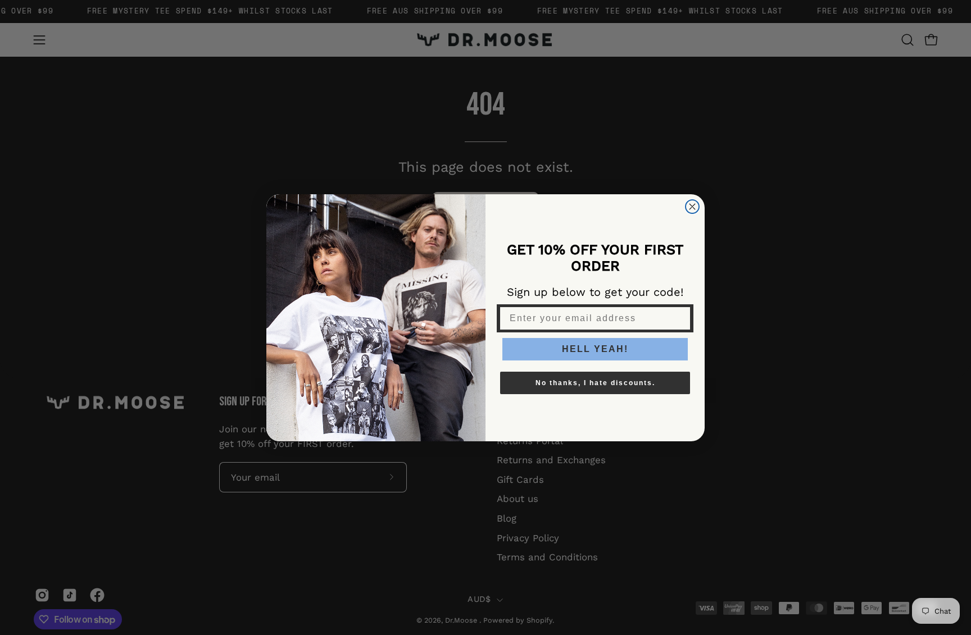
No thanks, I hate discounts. (595, 383)
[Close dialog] (692, 206)
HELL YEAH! (595, 349)
